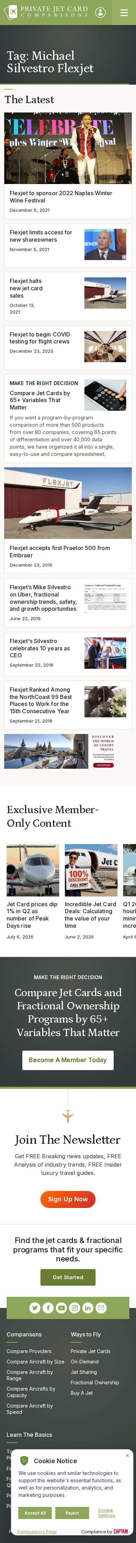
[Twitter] (34, 1307)
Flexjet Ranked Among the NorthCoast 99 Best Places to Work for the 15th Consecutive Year (41, 700)
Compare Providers (29, 1351)
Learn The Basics (29, 1434)
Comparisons (24, 1334)
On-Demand (85, 1362)
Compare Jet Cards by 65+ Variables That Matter (40, 400)
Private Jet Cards (91, 1351)
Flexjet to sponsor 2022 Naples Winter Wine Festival (61, 197)
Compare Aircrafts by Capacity (31, 1392)
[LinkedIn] (87, 1307)
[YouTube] (61, 1307)
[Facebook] (48, 1307)
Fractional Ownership (95, 1382)
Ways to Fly (86, 1334)
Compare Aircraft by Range (30, 1375)
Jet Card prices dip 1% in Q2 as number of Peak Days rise (32, 915)
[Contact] (101, 1307)
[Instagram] (74, 1307)
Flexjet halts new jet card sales (26, 288)
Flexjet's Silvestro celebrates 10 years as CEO (40, 648)
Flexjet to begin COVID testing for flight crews (40, 338)
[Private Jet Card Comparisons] (46, 12)
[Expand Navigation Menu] (124, 12)
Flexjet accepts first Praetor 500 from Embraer (60, 551)
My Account (100, 12)
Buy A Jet (82, 1393)
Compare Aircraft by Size (36, 1362)
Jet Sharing (84, 1372)
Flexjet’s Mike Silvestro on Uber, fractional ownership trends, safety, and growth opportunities (43, 598)
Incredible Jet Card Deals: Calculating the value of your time (90, 915)
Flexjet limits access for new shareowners (41, 236)
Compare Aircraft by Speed (30, 1409)
